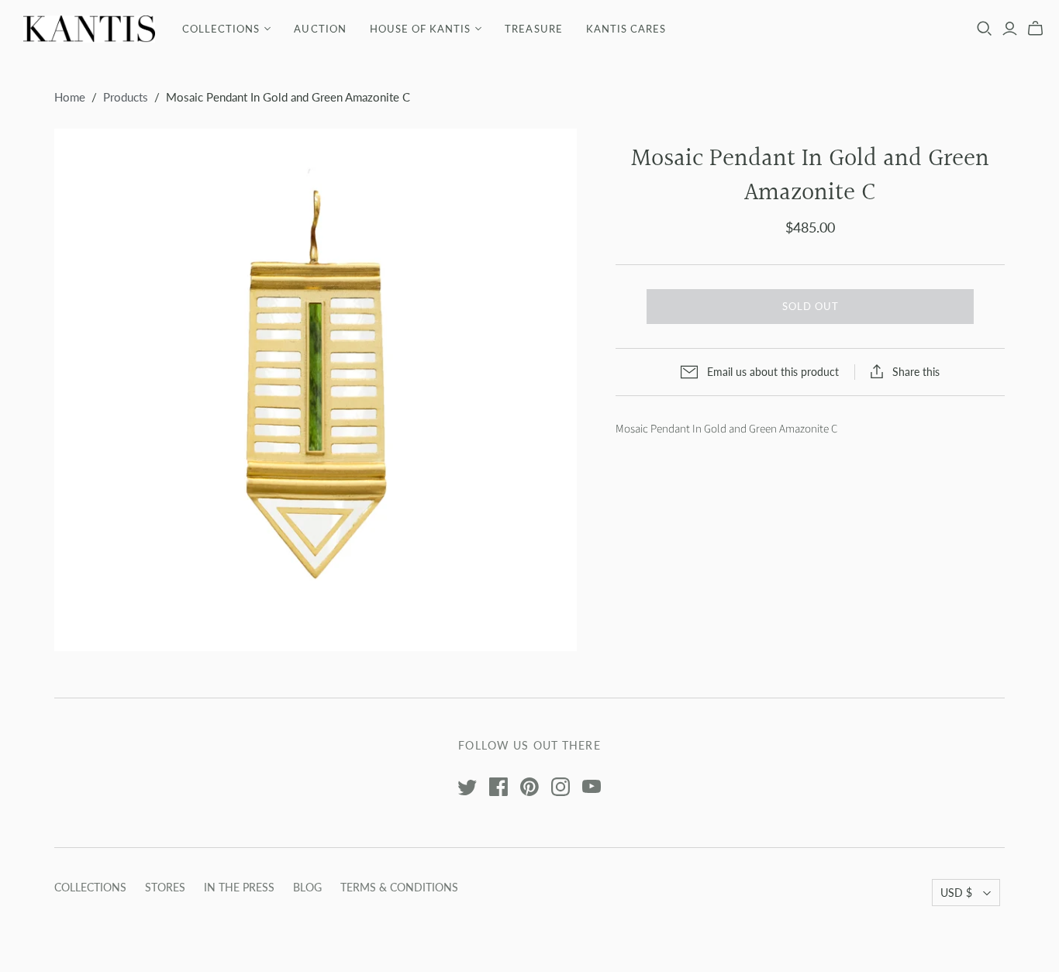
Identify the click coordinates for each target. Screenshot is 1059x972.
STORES (165, 887)
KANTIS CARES (626, 28)
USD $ (956, 892)
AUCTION (320, 28)
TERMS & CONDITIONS (399, 887)
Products (125, 97)
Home (69, 97)
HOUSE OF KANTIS (420, 28)
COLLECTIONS (221, 28)
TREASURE (533, 28)
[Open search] (984, 28)
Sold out (810, 306)
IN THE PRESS (239, 887)
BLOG (307, 887)
